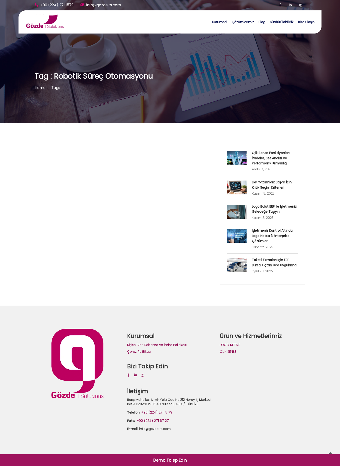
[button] (330, 6)
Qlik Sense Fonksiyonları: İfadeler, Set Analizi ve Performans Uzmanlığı (271, 158)
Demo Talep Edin (170, 460)
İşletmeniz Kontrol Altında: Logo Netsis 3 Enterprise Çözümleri (272, 235)
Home (40, 87)
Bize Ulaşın (306, 22)
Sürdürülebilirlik (282, 22)
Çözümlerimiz (243, 22)
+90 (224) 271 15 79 (156, 412)
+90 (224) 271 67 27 (152, 420)
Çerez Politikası (139, 351)
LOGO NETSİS (230, 345)
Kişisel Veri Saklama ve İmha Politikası (157, 345)
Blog (262, 22)
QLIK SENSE (228, 351)
